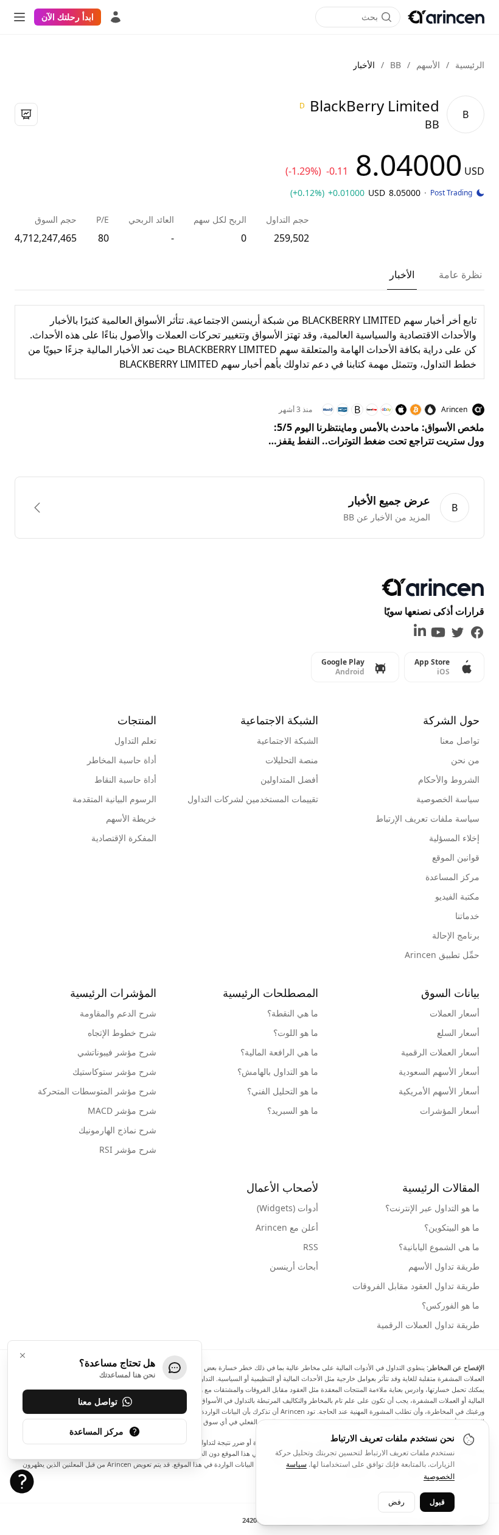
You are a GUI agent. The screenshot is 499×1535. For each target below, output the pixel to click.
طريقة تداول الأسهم (444, 1266)
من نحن (465, 760)
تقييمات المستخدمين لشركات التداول (252, 799)
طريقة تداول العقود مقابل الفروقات (416, 1286)
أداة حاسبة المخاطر (121, 760)
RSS (310, 1247)
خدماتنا (467, 915)
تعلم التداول (135, 740)
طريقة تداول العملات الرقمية (428, 1324)
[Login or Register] (115, 17)
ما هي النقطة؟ (292, 1013)
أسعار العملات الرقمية (440, 1052)
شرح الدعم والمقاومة (118, 1013)
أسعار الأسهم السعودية (439, 1071)
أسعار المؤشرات (450, 1110)
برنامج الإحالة (456, 935)
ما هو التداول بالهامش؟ (277, 1071)
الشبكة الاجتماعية (287, 740)
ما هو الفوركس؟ (451, 1305)
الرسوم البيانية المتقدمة (114, 799)
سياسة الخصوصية (448, 799)
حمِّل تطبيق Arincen (442, 954)
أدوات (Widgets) (287, 1208)
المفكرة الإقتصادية (123, 838)
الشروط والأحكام (449, 779)
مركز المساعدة (452, 877)
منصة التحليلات (291, 760)
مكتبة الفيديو (457, 896)
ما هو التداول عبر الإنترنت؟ (432, 1208)
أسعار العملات (455, 1013)
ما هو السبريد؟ (292, 1110)
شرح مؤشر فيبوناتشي (116, 1052)
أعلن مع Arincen (287, 1227)
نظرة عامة (460, 274)
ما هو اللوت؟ (295, 1032)
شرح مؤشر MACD (122, 1110)
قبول (437, 1502)
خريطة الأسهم (131, 818)
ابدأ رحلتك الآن (67, 17)
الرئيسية (469, 65)
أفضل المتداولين (289, 779)
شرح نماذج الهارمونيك (117, 1130)
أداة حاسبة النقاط (125, 779)
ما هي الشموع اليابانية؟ (439, 1247)
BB (395, 65)
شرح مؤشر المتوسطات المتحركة (97, 1091)
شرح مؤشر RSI (127, 1149)
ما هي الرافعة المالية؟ (279, 1052)
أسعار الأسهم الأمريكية (439, 1091)
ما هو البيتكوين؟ (452, 1227)
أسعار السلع (458, 1032)
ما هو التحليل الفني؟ (282, 1091)
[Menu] (19, 17)
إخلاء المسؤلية (454, 838)
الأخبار (401, 274)
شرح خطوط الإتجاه (122, 1032)
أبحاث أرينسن (294, 1266)
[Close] (22, 1355)
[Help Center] (22, 1481)
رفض (396, 1502)
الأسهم (428, 65)
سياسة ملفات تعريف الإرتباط (427, 818)
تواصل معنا (460, 740)
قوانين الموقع (456, 857)
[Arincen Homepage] (446, 17)
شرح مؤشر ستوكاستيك (114, 1071)
